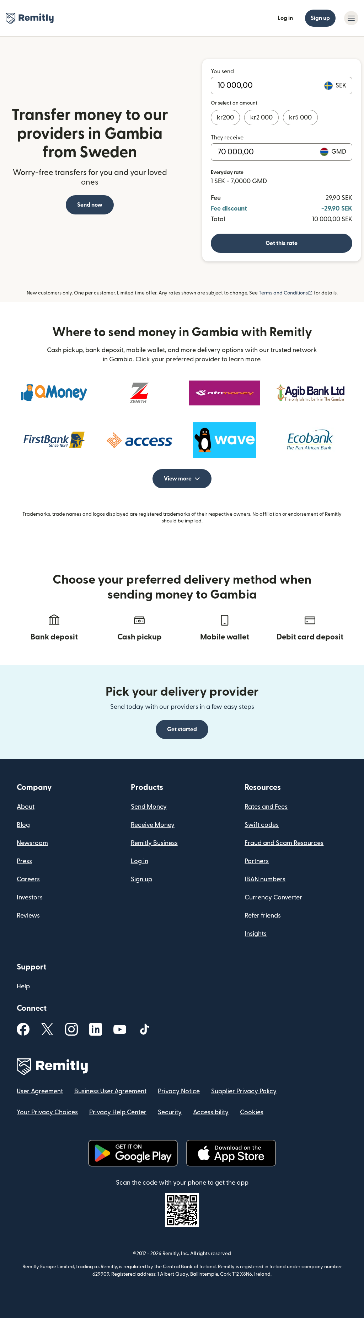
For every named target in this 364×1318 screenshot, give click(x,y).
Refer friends (263, 916)
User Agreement (40, 1091)
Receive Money (153, 825)
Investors (30, 897)
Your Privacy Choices (47, 1112)
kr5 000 (300, 118)
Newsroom (32, 843)
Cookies (251, 1112)
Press (24, 861)
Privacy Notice (179, 1091)
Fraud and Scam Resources (284, 843)
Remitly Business (154, 843)
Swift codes (262, 825)
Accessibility (211, 1112)
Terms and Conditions (286, 293)
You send (222, 71)
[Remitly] (30, 18)
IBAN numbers (265, 879)
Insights (256, 934)
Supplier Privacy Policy (244, 1091)
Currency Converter (273, 897)
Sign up (320, 18)
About (25, 807)
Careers (28, 879)
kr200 (225, 118)
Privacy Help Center (117, 1112)
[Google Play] (133, 1153)
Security (170, 1112)
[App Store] (230, 1153)
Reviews (28, 916)
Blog (23, 825)
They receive (227, 137)
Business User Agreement (110, 1091)
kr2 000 (261, 118)
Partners (257, 861)
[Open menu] (351, 18)
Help (23, 986)
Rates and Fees (266, 807)
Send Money (149, 807)
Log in (285, 18)
